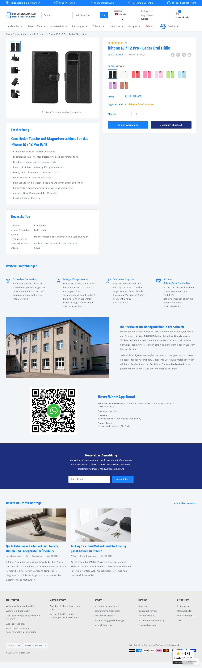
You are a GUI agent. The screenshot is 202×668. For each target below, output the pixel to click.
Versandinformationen (107, 606)
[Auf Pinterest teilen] (178, 54)
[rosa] (159, 74)
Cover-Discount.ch (16, 34)
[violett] (112, 85)
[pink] (147, 74)
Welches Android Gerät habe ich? (65, 608)
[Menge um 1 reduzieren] (128, 114)
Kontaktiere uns (103, 625)
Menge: (112, 113)
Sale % (149, 26)
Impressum (183, 606)
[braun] (124, 85)
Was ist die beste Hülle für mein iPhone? (23, 617)
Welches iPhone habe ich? (20, 606)
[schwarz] (112, 74)
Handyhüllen (13, 26)
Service (171, 26)
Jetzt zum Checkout (171, 124)
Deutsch (11, 645)
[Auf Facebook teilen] (173, 54)
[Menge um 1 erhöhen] (144, 114)
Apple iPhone (37, 34)
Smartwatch (57, 26)
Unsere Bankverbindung (151, 620)
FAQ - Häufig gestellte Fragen (110, 620)
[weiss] (124, 74)
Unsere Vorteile (146, 615)
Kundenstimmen (147, 610)
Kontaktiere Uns (147, 625)
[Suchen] (104, 15)
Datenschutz (184, 610)
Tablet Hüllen (35, 26)
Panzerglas (78, 26)
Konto (144, 18)
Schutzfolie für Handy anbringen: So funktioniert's (21, 630)
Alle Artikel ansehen (185, 503)
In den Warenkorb (128, 124)
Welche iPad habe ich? (18, 610)
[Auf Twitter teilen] (184, 54)
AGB (179, 620)
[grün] (170, 74)
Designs (132, 26)
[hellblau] (182, 74)
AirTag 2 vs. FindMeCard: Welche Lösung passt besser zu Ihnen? (98, 549)
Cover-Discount (116, 54)
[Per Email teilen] (189, 54)
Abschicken (122, 479)
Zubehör (96, 26)
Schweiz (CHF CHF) (33, 645)
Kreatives (115, 26)
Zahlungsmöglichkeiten (108, 610)
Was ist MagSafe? (15, 623)
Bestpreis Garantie (105, 615)
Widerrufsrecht (185, 615)
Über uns (143, 606)
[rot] (135, 74)
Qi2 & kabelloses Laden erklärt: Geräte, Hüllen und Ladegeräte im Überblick (32, 549)
